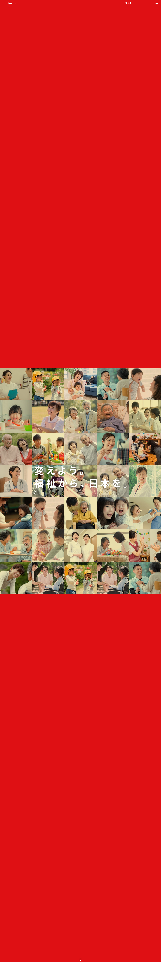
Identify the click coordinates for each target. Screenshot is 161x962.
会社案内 (96, 3)
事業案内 (107, 3)
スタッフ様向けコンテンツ (128, 3)
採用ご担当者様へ (140, 3)
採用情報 (118, 3)
